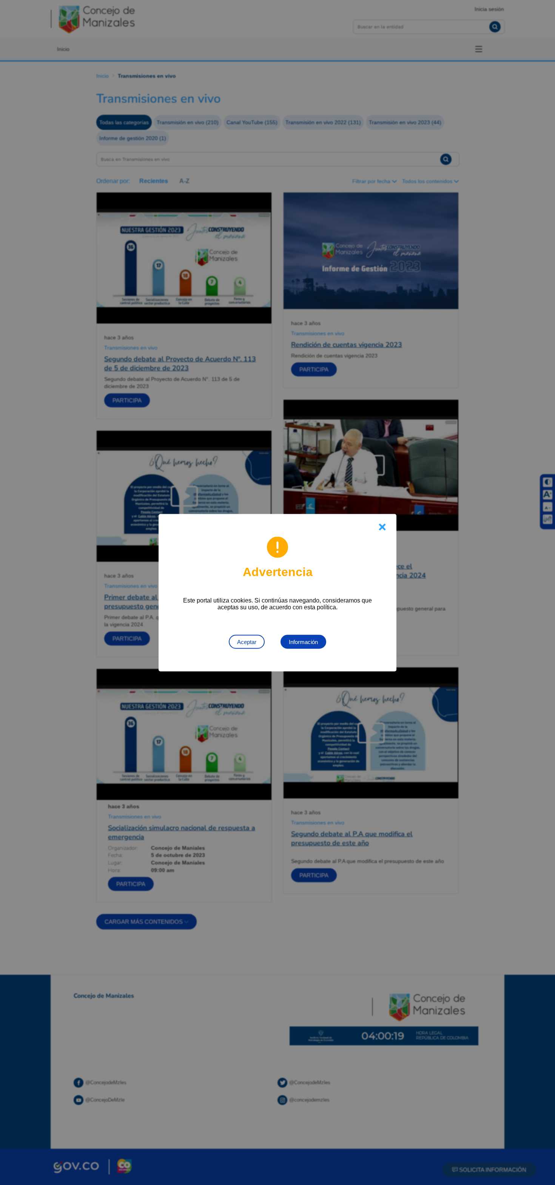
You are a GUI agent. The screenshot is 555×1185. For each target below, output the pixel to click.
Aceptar (246, 641)
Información (303, 641)
